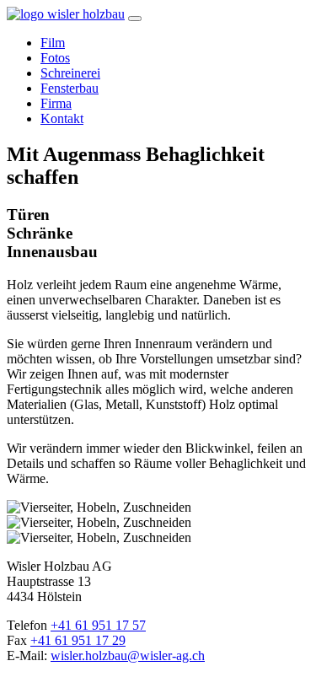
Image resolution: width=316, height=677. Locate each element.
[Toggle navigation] (135, 18)
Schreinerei (70, 73)
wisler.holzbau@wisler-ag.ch (128, 655)
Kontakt (61, 118)
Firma (56, 103)
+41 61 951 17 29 (78, 640)
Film (52, 42)
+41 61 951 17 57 (98, 625)
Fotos (55, 58)
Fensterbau (69, 88)
